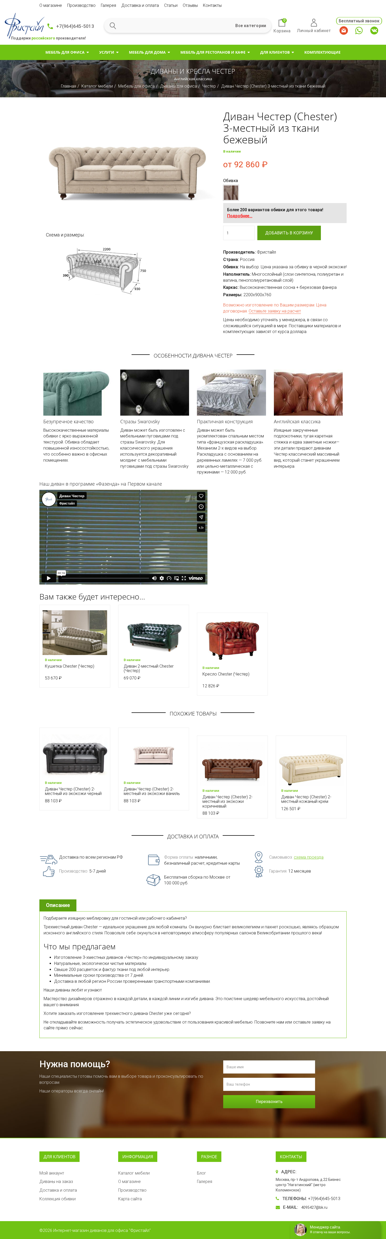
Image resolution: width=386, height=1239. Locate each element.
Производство (81, 5)
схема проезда (309, 857)
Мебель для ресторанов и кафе (213, 52)
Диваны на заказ (56, 1181)
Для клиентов (275, 52)
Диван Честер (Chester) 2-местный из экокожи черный (73, 791)
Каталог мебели (97, 86)
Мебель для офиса (65, 52)
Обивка (230, 180)
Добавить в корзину (289, 232)
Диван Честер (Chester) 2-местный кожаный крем (306, 799)
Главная (68, 86)
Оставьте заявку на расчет (275, 311)
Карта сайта (130, 1198)
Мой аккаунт (51, 1173)
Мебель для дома (147, 52)
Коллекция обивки (57, 1198)
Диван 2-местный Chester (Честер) (149, 668)
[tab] (58, 905)
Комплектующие (322, 52)
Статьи (171, 5)
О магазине (50, 5)
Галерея (108, 5)
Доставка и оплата (140, 5)
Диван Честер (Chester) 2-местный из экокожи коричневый (227, 801)
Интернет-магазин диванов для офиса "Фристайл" (102, 1230)
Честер (209, 86)
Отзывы (190, 5)
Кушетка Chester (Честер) (69, 666)
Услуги (106, 52)
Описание (58, 905)
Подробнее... (239, 215)
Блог (201, 1173)
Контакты (212, 5)
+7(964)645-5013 (75, 26)
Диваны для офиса (178, 86)
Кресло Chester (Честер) (225, 674)
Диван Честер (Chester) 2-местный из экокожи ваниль (152, 791)
